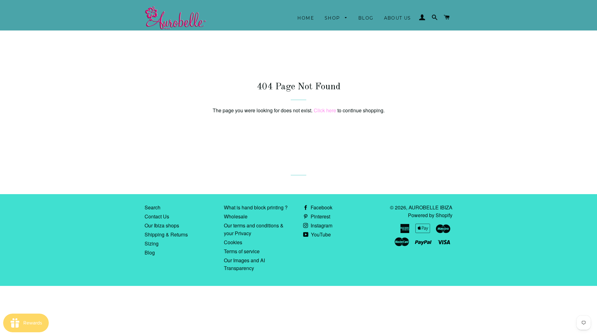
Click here (325, 110)
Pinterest (319, 216)
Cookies (233, 242)
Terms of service (242, 251)
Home (305, 18)
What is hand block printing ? (256, 207)
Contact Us (157, 216)
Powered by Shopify (430, 215)
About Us (397, 18)
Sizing (152, 243)
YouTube (320, 234)
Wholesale (236, 216)
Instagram (320, 225)
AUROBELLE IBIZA (430, 207)
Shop (333, 18)
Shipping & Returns (166, 234)
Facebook (320, 207)
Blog (365, 18)
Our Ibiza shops (162, 225)
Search (152, 207)
